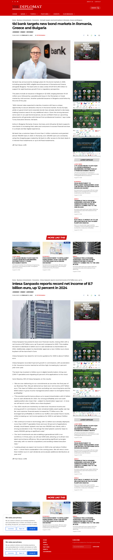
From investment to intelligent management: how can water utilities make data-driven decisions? (86, 185)
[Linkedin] (15, 2)
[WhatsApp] (91, 35)
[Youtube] (18, 2)
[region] (21, 548)
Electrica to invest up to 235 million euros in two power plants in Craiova (86, 221)
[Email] (99, 35)
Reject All (21, 553)
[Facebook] (12, 2)
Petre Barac (41, 35)
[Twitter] (87, 35)
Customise (11, 553)
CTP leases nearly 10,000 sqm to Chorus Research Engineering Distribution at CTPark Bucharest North (85, 168)
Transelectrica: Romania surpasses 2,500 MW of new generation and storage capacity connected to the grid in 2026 (85, 204)
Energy (76, 199)
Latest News (78, 164)
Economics (36, 20)
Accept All (32, 553)
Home (14, 20)
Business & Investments (24, 20)
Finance (23, 32)
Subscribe (96, 546)
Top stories (30, 32)
